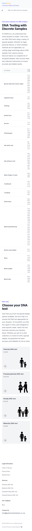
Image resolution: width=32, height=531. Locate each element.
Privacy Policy (6, 471)
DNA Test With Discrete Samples (18, 10)
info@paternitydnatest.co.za (13, 513)
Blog (3, 505)
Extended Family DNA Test (9, 491)
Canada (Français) (6, 527)
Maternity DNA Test (7, 488)
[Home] (2, 10)
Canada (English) (15, 527)
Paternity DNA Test (7, 484)
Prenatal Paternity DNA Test (10, 495)
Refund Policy (6, 475)
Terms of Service (7, 468)
